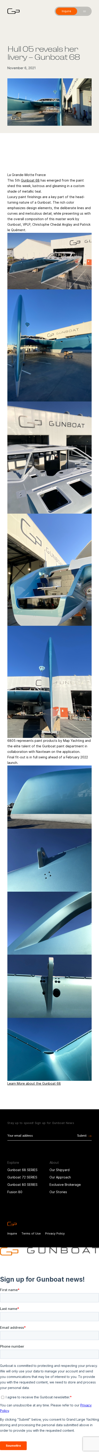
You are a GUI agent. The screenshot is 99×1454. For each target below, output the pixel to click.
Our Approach (60, 1177)
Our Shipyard (60, 1170)
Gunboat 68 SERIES (22, 1170)
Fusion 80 (14, 1192)
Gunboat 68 (30, 180)
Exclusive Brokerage (65, 1185)
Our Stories (58, 1192)
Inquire (12, 1233)
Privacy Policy (55, 1233)
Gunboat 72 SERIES (22, 1177)
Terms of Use (31, 1233)
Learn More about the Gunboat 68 (34, 1083)
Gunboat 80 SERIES (22, 1185)
